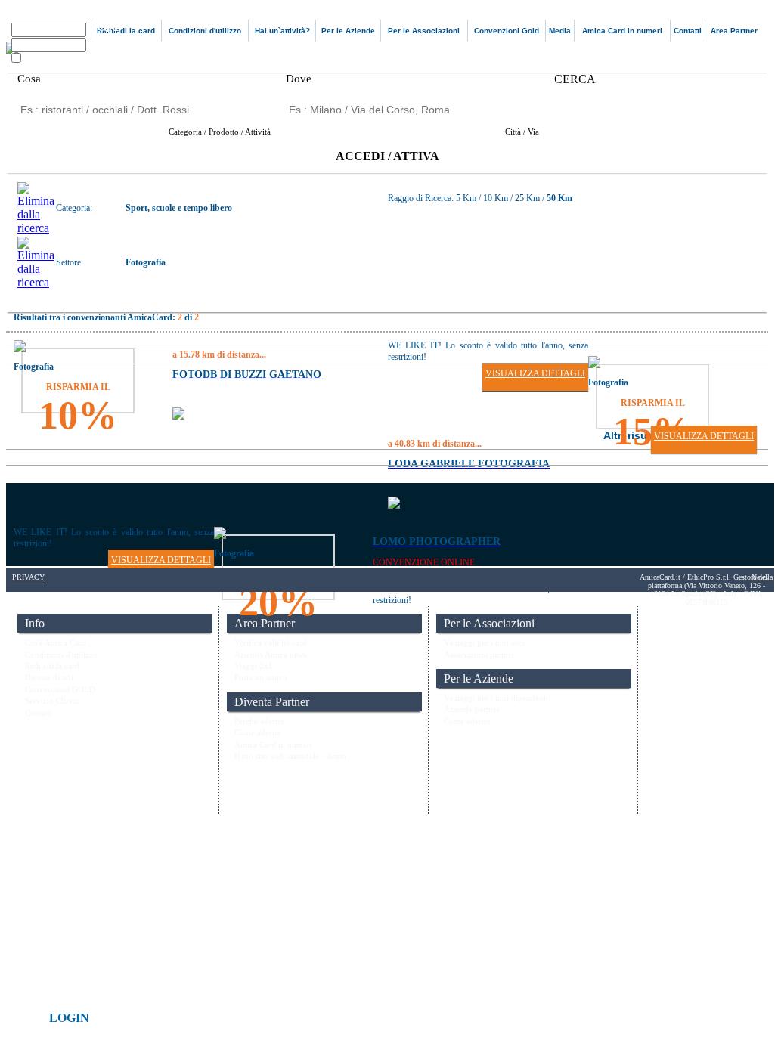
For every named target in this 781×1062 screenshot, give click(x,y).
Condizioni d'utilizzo (205, 30)
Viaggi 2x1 (253, 665)
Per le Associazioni (424, 30)
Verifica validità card (270, 642)
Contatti (688, 30)
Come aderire (257, 732)
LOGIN (69, 1017)
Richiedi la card (126, 30)
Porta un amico (260, 677)
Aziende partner (472, 709)
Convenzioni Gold (506, 30)
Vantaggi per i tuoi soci (484, 642)
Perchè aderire (259, 721)
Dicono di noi (49, 677)
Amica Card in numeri (622, 30)
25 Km (527, 198)
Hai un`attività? (282, 30)
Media (560, 30)
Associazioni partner (479, 654)
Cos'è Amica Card (55, 642)
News (760, 577)
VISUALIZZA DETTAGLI (535, 373)
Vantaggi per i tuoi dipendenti (496, 697)
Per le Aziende (348, 30)
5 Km (467, 198)
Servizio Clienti (52, 700)
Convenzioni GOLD (60, 689)
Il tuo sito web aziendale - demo (290, 755)
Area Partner (734, 30)
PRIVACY (28, 577)
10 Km (495, 198)
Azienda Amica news (270, 654)
